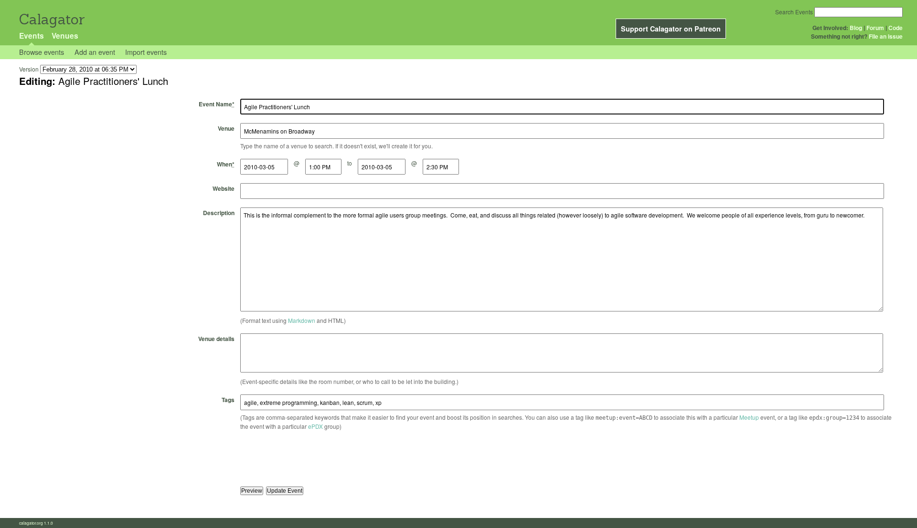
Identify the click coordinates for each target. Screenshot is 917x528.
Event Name (217, 104)
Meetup (749, 417)
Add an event (95, 52)
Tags (228, 399)
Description (219, 212)
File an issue (886, 36)
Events (31, 35)
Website (224, 188)
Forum (875, 27)
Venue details (216, 338)
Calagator (51, 19)
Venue (226, 128)
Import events (146, 52)
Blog (856, 27)
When (226, 164)
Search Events (794, 12)
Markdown (301, 320)
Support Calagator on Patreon (671, 28)
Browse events (41, 52)
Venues (65, 35)
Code (895, 27)
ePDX (315, 426)
